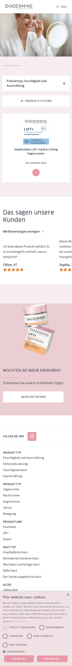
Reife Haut (10, 571)
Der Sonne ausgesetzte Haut (22, 577)
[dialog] (36, 628)
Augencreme (11, 501)
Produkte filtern (38, 101)
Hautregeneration (15, 470)
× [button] (67, 595)
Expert (7, 539)
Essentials (9, 527)
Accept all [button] (19, 658)
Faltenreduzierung (15, 464)
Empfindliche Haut (15, 552)
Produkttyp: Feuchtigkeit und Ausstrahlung (27, 83)
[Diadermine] (19, 6)
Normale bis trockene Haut (21, 558)
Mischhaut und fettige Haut (21, 564)
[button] (36, 651)
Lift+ (6, 533)
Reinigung (9, 514)
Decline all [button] (52, 658)
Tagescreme (11, 489)
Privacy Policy (20, 621)
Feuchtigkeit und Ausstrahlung (23, 458)
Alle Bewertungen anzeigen (21, 231)
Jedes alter (10, 590)
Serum (7, 508)
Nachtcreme (11, 495)
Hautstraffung (12, 476)
